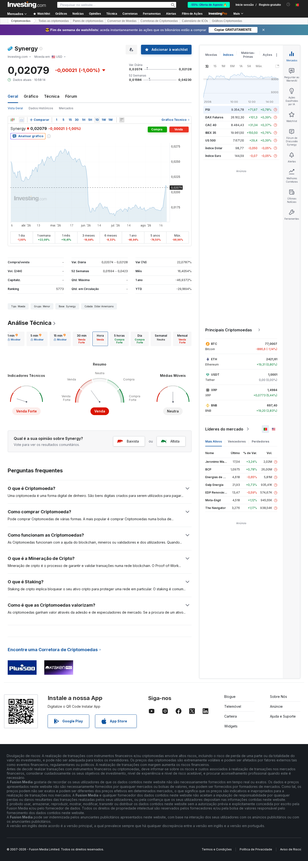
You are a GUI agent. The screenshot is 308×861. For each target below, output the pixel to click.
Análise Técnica (29, 322)
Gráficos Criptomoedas (227, 21)
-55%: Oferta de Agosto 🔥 (209, 4)
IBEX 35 (210, 133)
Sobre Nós (278, 696)
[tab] (14, 339)
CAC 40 (210, 125)
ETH (214, 359)
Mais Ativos (213, 441)
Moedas (211, 55)
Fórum (71, 96)
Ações (267, 55)
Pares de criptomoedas (88, 21)
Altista (175, 441)
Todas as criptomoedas (53, 21)
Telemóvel (232, 706)
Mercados (66, 108)
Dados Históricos (41, 108)
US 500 (210, 140)
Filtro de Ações (192, 13)
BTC (214, 344)
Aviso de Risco (290, 849)
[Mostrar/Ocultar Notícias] (121, 119)
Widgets (230, 726)
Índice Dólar (213, 148)
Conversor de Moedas (121, 21)
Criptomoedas (21, 21)
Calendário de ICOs (195, 21)
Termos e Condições (217, 849)
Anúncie (276, 706)
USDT (215, 374)
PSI (207, 109)
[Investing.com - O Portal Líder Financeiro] (27, 4)
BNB (214, 405)
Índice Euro (213, 156)
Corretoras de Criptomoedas (159, 21)
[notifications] (288, 4)
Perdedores (260, 441)
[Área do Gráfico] (21, 119)
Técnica (51, 96)
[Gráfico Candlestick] (12, 119)
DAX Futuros (214, 117)
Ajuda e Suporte (283, 716)
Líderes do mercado (224, 429)
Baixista (133, 441)
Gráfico (31, 96)
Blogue (230, 696)
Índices (228, 55)
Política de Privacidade (256, 849)
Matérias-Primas (248, 54)
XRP (214, 390)
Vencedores (237, 441)
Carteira (230, 716)
